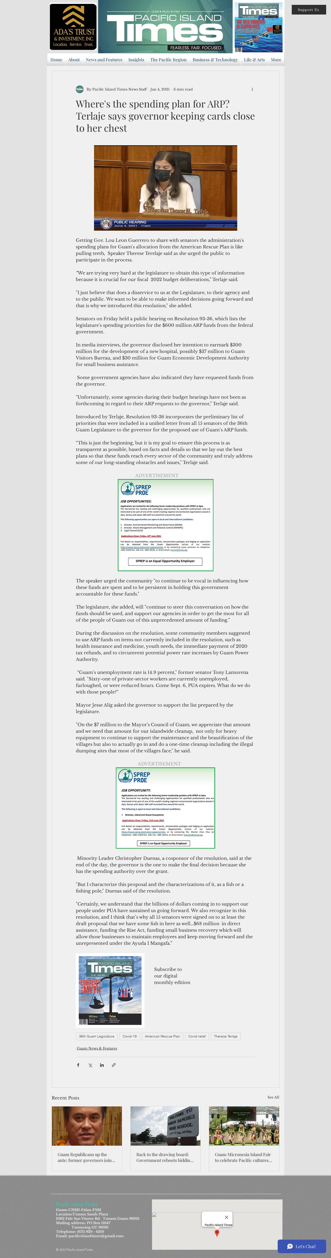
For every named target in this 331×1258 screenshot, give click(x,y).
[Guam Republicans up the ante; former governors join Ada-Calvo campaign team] (87, 1126)
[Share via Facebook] (78, 1065)
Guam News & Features (97, 1048)
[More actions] (252, 89)
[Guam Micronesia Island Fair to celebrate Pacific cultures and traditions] (244, 1126)
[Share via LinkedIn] (102, 1065)
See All (273, 1097)
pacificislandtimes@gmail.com (96, 1236)
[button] (309, 10)
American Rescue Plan (162, 1036)
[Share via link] (113, 1065)
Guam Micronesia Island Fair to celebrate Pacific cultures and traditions (243, 1157)
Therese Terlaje (225, 1036)
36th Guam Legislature (96, 1036)
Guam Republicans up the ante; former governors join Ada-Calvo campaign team (85, 1157)
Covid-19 (130, 1036)
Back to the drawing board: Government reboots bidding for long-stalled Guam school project (164, 1157)
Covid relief (197, 1036)
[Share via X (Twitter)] (90, 1065)
